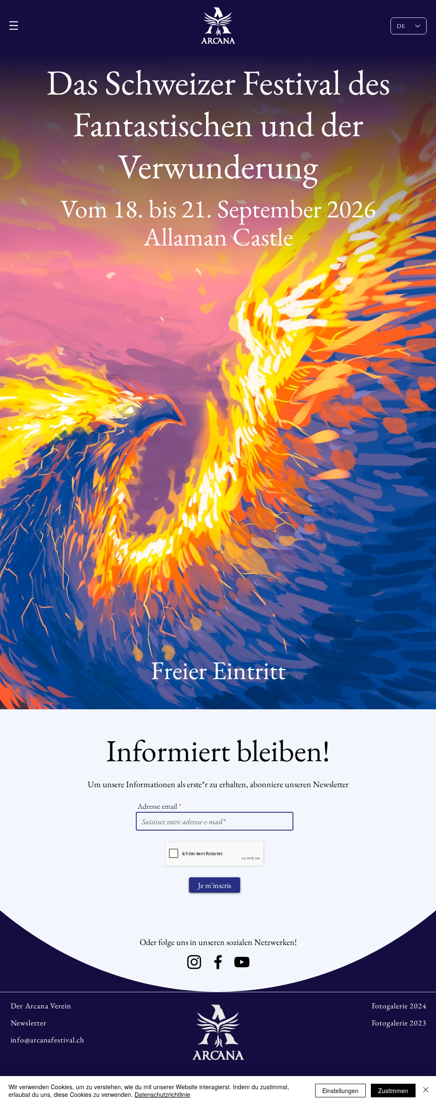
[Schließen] (426, 1090)
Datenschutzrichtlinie (162, 1094)
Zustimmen (393, 1090)
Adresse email (157, 806)
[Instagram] (194, 962)
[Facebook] (218, 962)
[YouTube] (241, 962)
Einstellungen (340, 1090)
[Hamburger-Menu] (13, 25)
